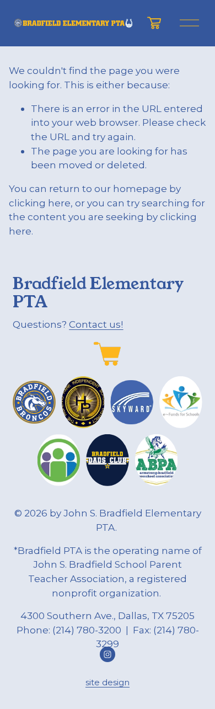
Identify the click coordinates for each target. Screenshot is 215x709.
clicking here (40, 203)
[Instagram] (107, 654)
